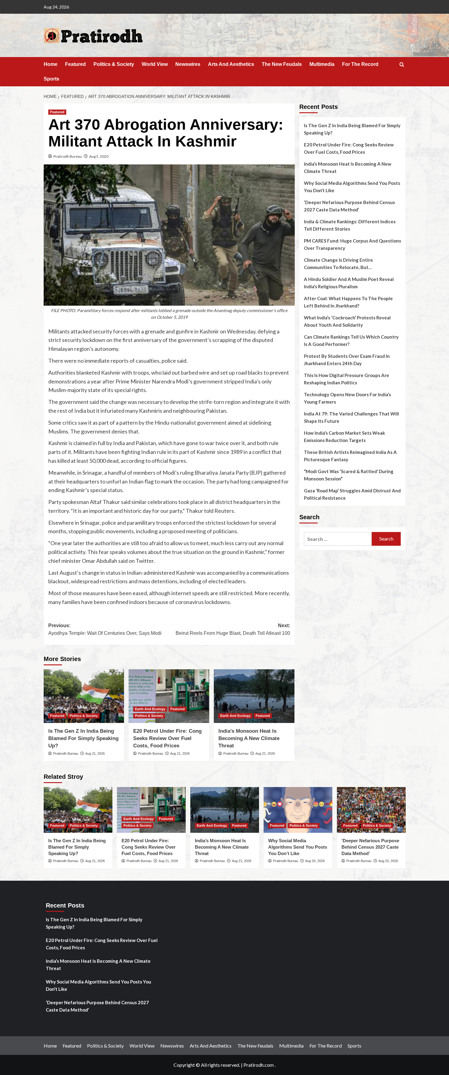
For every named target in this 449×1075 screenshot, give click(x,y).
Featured (75, 64)
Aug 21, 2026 (95, 753)
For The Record (360, 64)
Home (50, 64)
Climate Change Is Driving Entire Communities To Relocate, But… (338, 263)
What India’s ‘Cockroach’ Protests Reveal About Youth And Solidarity (347, 321)
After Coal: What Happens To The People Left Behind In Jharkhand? (348, 302)
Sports (51, 78)
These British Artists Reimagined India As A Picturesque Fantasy (350, 455)
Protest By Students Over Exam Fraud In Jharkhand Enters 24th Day (347, 359)
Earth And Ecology (150, 709)
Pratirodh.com (258, 1065)
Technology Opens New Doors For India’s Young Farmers (347, 398)
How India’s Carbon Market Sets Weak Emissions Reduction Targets (344, 436)
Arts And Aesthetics (231, 64)
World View (155, 64)
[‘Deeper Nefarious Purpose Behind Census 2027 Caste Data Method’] (371, 810)
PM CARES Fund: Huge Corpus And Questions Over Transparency (352, 244)
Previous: (105, 629)
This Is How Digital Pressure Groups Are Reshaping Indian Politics (346, 378)
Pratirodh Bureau (67, 156)
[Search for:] (338, 539)
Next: (233, 629)
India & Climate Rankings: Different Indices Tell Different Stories (350, 225)
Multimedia (321, 64)
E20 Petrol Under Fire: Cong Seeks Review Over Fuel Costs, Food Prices (167, 738)
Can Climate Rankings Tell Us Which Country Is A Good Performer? (351, 340)
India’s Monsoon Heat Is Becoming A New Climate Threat (248, 738)
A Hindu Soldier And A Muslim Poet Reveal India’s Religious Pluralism (349, 282)
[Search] (402, 64)
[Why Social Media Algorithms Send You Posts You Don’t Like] (298, 810)
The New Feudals (282, 64)
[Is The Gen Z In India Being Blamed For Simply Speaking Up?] (84, 696)
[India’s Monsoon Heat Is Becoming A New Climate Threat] (254, 696)
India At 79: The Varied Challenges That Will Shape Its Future (351, 417)
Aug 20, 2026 (315, 861)
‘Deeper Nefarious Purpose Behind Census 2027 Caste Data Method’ (349, 206)
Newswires (187, 64)
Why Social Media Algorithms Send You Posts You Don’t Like (352, 186)
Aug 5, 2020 (98, 156)
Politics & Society (113, 64)
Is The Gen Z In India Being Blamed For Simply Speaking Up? (83, 738)
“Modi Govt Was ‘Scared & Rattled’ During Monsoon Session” (348, 475)
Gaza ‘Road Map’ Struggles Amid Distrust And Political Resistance (352, 494)
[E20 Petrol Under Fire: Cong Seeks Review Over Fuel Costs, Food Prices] (169, 696)
